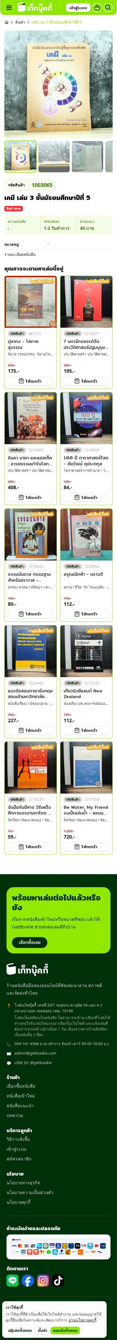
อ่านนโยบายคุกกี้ (82, 1320)
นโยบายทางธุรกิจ (23, 1183)
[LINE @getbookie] (13, 1281)
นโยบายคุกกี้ (18, 1202)
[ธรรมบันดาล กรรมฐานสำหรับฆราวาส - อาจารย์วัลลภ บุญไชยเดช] (31, 535)
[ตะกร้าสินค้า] (97, 7)
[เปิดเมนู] (9, 7)
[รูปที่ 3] (87, 156)
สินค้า (20, 22)
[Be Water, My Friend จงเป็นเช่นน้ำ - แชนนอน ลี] (86, 768)
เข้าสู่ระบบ (16, 1149)
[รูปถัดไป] (102, 84)
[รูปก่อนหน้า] (14, 84)
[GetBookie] (35, 7)
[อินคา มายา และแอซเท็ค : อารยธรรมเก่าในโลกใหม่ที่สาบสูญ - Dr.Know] (31, 418)
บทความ (15, 1115)
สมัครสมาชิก (19, 1159)
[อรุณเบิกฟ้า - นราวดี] (86, 535)
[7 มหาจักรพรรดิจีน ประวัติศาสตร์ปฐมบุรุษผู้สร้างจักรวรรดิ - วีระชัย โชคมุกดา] (86, 302)
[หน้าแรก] (6, 22)
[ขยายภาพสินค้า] (58, 84)
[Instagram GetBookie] (43, 1281)
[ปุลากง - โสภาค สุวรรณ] (31, 302)
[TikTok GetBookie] (58, 1281)
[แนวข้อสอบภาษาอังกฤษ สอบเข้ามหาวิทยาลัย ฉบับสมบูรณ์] (31, 651)
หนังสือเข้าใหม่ (21, 1096)
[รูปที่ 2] (54, 156)
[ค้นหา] (108, 7)
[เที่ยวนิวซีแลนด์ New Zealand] (86, 651)
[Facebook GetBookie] (28, 1281)
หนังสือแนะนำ (20, 1106)
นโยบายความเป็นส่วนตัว (30, 1192)
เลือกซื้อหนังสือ (21, 1086)
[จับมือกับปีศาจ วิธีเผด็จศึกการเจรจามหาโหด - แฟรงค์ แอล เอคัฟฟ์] (31, 768)
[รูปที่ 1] (20, 156)
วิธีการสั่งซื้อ (18, 1139)
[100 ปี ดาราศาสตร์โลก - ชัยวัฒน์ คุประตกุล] (86, 418)
